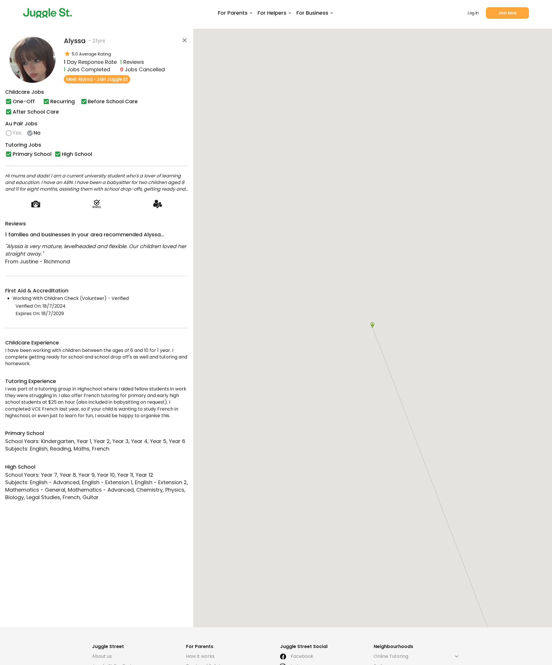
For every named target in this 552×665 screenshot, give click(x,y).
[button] (372, 325)
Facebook (302, 656)
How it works (200, 656)
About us (102, 656)
